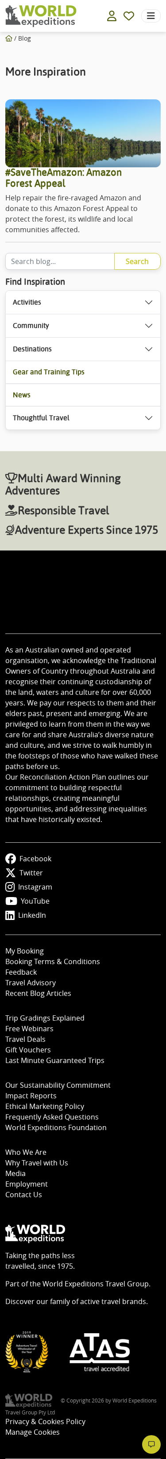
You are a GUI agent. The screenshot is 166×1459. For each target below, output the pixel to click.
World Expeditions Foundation (56, 1127)
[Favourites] (129, 16)
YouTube (35, 901)
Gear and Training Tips (49, 372)
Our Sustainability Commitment (58, 1085)
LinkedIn (32, 915)
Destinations (32, 349)
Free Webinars (29, 1028)
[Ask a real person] (151, 1444)
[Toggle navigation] (151, 16)
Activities (27, 302)
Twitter (31, 873)
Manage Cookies (32, 1432)
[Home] (8, 38)
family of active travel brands (98, 1301)
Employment (26, 1184)
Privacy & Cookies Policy (45, 1421)
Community (31, 325)
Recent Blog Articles (38, 993)
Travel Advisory (30, 983)
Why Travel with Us (36, 1163)
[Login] (111, 16)
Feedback (21, 972)
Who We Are (25, 1152)
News (22, 395)
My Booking (24, 951)
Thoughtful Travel (41, 418)
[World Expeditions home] (41, 16)
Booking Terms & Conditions (52, 961)
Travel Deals (25, 1039)
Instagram (35, 887)
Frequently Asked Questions (52, 1117)
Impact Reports (31, 1096)
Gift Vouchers (28, 1050)
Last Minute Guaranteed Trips (54, 1060)
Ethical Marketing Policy (44, 1106)
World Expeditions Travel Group (95, 1284)
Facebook (35, 858)
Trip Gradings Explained (45, 1018)
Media (15, 1173)
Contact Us (23, 1194)
